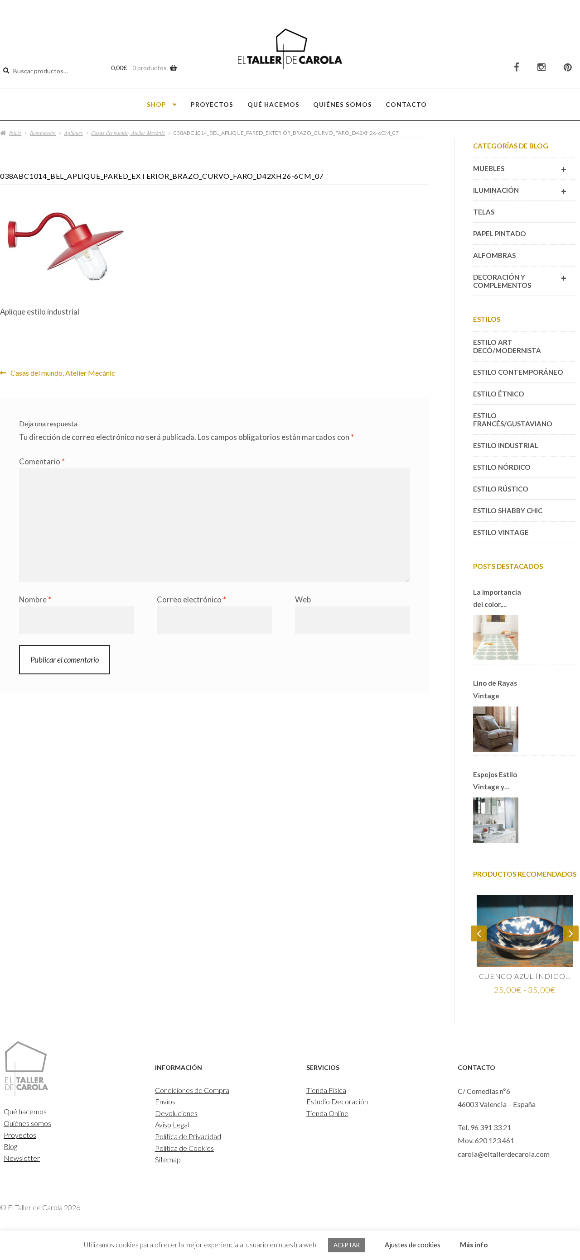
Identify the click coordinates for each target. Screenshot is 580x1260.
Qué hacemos (273, 104)
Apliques (73, 132)
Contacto (406, 104)
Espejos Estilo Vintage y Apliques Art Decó (495, 781)
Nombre (35, 599)
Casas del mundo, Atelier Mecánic (128, 132)
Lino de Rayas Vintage (495, 689)
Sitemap (168, 1159)
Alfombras (494, 255)
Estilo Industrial (505, 445)
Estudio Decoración (337, 1101)
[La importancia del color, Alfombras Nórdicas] (495, 637)
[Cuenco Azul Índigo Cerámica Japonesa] (525, 931)
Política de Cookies (184, 1148)
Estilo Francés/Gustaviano (512, 419)
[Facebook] (516, 67)
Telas (483, 212)
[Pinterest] (568, 67)
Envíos (165, 1101)
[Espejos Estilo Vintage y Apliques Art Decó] (495, 820)
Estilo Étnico (498, 394)
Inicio (15, 132)
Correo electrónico (191, 599)
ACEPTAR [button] (347, 1245)
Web (303, 599)
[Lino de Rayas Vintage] (495, 729)
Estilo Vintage (501, 532)
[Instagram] (541, 67)
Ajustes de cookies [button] (412, 1245)
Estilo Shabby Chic (507, 510)
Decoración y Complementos (519, 280)
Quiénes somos (342, 104)
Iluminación (43, 132)
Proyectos (212, 104)
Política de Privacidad (188, 1136)
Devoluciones (176, 1113)
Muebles (519, 169)
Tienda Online (327, 1113)
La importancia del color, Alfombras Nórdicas (497, 599)
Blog (10, 1146)
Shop (156, 104)
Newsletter (22, 1158)
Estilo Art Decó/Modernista (507, 346)
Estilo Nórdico (502, 467)
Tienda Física (326, 1090)
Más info (474, 1245)
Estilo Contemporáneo (518, 372)
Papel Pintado (499, 233)
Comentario (42, 461)
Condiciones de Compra (192, 1090)
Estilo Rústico (500, 489)
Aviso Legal (172, 1124)
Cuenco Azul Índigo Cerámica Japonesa (524, 976)
